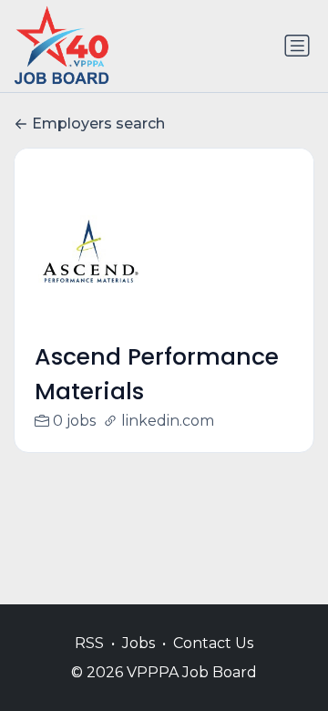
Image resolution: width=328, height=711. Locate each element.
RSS (89, 643)
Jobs (138, 643)
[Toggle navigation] (297, 45)
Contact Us (213, 643)
